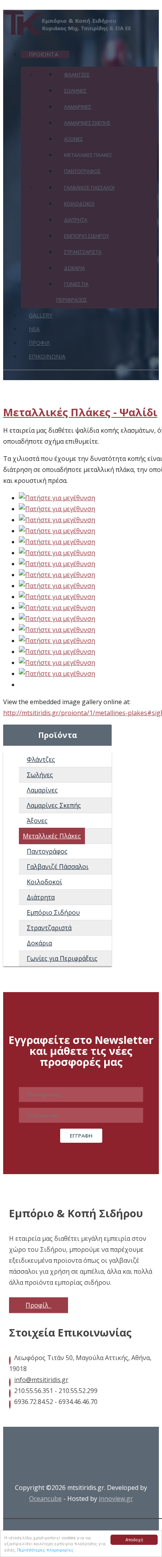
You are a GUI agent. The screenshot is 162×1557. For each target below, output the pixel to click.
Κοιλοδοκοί (44, 882)
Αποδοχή (134, 1539)
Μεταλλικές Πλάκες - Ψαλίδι (80, 412)
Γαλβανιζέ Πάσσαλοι (57, 866)
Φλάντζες (41, 759)
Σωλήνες (40, 774)
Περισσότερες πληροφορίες (45, 1550)
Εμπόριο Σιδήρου (53, 912)
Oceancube (45, 1498)
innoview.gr (116, 1498)
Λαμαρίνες (42, 790)
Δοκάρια (39, 943)
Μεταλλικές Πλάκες (52, 836)
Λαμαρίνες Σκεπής (54, 805)
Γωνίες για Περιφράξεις (62, 958)
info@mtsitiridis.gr (41, 1379)
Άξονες (37, 820)
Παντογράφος (47, 851)
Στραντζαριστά (49, 927)
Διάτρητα (41, 897)
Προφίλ (38, 1305)
